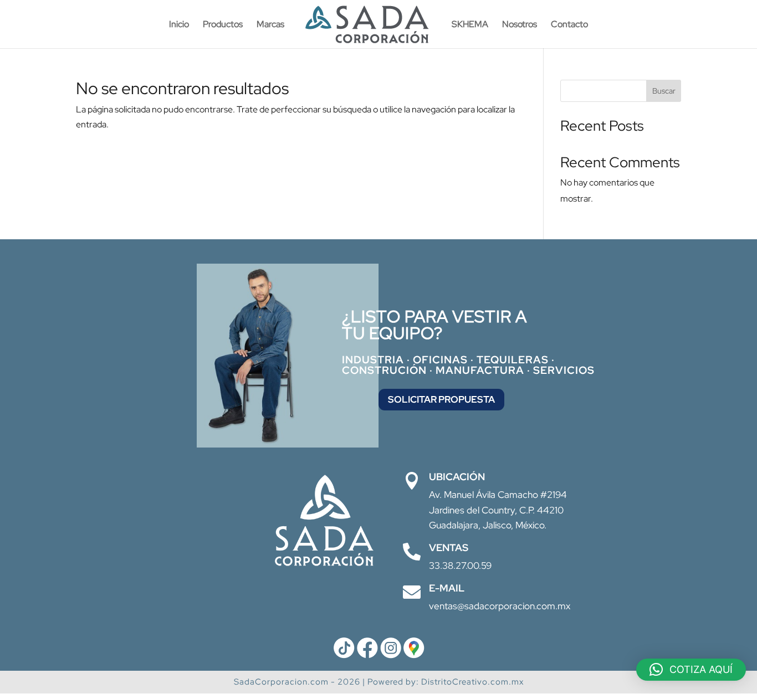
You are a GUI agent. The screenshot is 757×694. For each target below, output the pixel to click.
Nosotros (519, 25)
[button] (691, 670)
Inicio (179, 25)
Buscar (664, 91)
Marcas (270, 25)
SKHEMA (470, 25)
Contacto (569, 25)
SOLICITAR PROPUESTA (441, 399)
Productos (223, 25)
